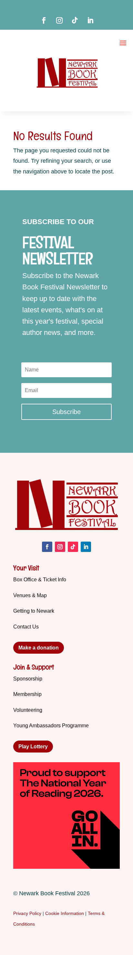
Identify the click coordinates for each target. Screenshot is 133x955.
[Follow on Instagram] (59, 20)
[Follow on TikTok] (74, 20)
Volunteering (27, 710)
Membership (27, 694)
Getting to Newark (33, 611)
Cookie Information (64, 913)
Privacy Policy (27, 913)
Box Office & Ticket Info (39, 579)
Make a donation (38, 647)
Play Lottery (33, 746)
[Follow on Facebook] (43, 20)
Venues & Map (30, 595)
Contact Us (26, 626)
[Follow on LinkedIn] (90, 20)
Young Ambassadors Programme (51, 725)
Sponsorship (27, 678)
